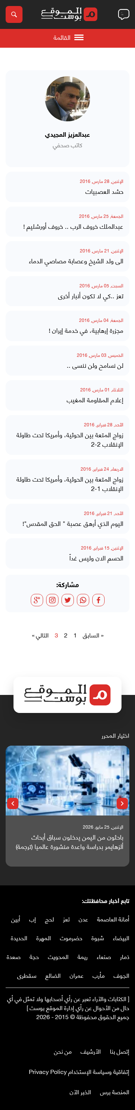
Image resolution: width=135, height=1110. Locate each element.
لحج (49, 918)
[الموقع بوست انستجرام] (103, 1032)
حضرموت (71, 937)
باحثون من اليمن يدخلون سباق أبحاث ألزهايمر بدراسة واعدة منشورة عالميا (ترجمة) (69, 841)
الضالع (53, 975)
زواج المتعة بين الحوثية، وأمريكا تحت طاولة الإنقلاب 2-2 (69, 439)
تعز (66, 918)
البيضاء (121, 937)
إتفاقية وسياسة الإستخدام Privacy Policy (79, 1071)
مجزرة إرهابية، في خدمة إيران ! (86, 330)
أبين (15, 918)
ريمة (83, 956)
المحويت (58, 956)
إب (32, 918)
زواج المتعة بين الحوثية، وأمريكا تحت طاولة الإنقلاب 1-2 (69, 483)
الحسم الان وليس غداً (96, 558)
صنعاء (104, 956)
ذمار (124, 956)
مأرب (99, 975)
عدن (83, 918)
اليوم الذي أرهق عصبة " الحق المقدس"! (72, 523)
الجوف (121, 975)
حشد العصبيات (104, 191)
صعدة (14, 956)
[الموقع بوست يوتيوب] (110, 1032)
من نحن (63, 1050)
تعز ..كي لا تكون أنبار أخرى (90, 296)
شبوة (98, 937)
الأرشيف (91, 1050)
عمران (77, 975)
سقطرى (26, 975)
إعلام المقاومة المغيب (95, 400)
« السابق (93, 634)
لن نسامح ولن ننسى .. (95, 365)
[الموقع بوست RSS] (95, 1032)
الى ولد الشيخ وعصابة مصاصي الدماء (76, 261)
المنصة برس (114, 1091)
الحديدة (19, 937)
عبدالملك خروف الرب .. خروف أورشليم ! (73, 226)
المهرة (43, 937)
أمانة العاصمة (113, 918)
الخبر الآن (80, 1091)
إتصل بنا (119, 1050)
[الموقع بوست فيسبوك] (125, 1032)
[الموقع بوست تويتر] (118, 1032)
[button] (122, 803)
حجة (34, 956)
